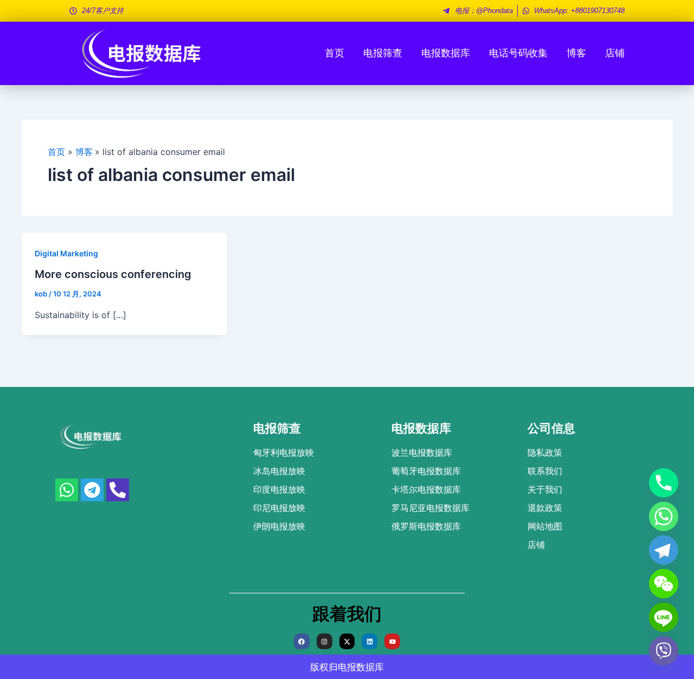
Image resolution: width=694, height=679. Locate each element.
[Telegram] (663, 550)
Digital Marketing (66, 253)
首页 (334, 53)
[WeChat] (663, 583)
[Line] (663, 617)
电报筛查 (382, 53)
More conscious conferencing (113, 274)
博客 (576, 53)
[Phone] (663, 482)
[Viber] (663, 650)
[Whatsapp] (663, 516)
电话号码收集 (518, 53)
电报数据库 (445, 53)
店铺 (615, 53)
